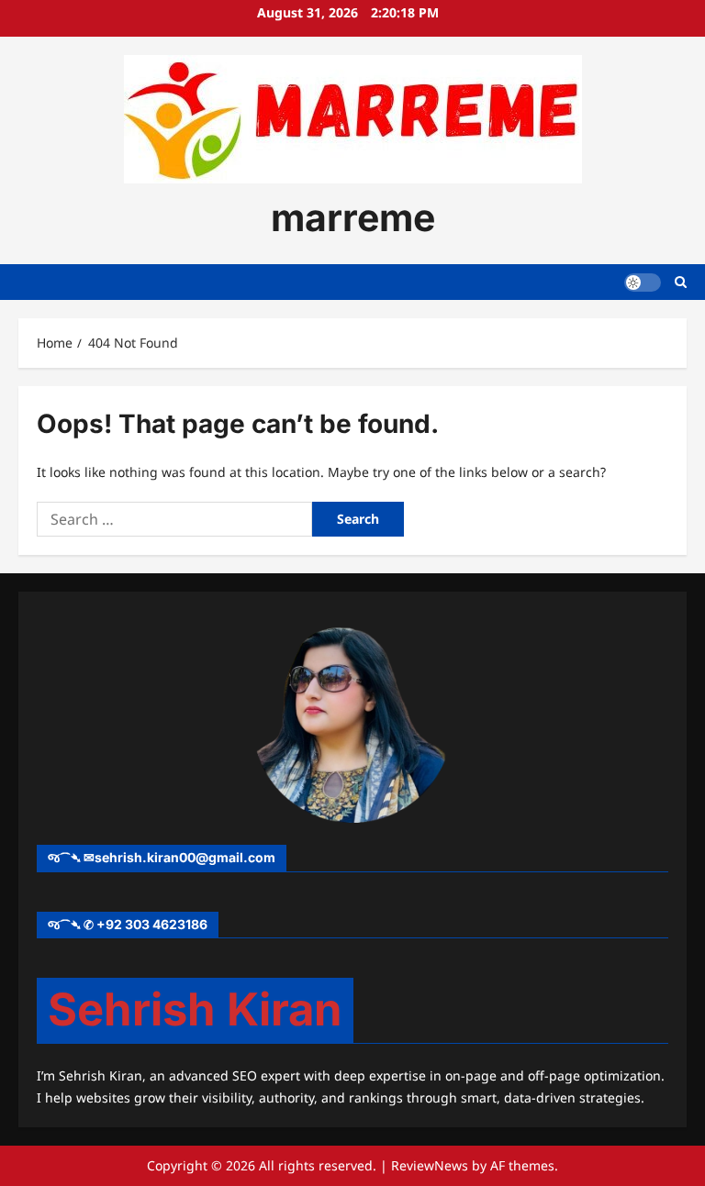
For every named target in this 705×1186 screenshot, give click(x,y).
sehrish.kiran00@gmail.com (185, 857)
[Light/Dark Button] (642, 282)
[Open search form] (681, 282)
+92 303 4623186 (151, 924)
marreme (353, 217)
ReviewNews (429, 1165)
